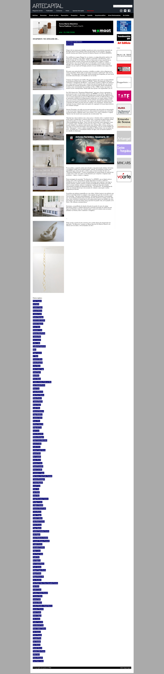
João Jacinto (36, 619)
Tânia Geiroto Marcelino (40, 440)
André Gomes (37, 590)
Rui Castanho (37, 457)
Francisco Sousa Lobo (39, 508)
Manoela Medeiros (38, 411)
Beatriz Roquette (37, 362)
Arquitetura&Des (100, 15)
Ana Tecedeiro (37, 580)
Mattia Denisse (37, 398)
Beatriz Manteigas (38, 317)
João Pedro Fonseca (38, 521)
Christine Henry (37, 596)
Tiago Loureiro (37, 353)
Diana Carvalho (37, 469)
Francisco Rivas (37, 359)
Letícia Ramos (37, 512)
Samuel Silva (36, 453)
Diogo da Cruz (37, 427)
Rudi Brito (36, 375)
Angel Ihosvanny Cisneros (40, 499)
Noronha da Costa (38, 625)
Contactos (59, 10)
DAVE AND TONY (39, 320)
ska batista (36, 304)
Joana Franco (37, 372)
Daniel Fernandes (38, 466)
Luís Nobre (36, 492)
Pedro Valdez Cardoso (39, 628)
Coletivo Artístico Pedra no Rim (42, 382)
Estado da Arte (53, 15)
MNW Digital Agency (125, 667)
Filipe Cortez (36, 551)
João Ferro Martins (38, 395)
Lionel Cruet (36, 486)
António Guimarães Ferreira (41, 531)
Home (67, 10)
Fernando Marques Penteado (41, 541)
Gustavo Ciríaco (37, 307)
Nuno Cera (36, 388)
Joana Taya (36, 495)
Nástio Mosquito (38, 658)
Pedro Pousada (37, 635)
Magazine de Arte (38, 10)
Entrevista (43, 15)
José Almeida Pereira (39, 385)
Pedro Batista (37, 379)
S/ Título (35, 356)
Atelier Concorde (38, 622)
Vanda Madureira (38, 392)
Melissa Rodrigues (38, 437)
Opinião (89, 15)
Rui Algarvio (36, 560)
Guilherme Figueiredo (39, 346)
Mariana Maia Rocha (39, 333)
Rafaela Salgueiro (38, 324)
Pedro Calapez (37, 615)
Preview (82, 15)
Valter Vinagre (37, 515)
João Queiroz (37, 632)
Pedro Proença (37, 525)
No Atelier (126, 15)
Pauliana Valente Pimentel (40, 593)
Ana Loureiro (37, 340)
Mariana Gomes (37, 463)
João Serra (36, 586)
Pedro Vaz (36, 489)
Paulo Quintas (37, 567)
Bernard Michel (37, 311)
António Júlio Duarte (39, 651)
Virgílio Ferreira (37, 544)
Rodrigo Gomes (37, 502)
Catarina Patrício (37, 401)
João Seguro (36, 534)
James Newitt (37, 460)
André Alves (36, 447)
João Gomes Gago (38, 369)
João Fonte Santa (38, 554)
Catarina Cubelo (37, 418)
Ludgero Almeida (38, 505)
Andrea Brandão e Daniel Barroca (42, 606)
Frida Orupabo (37, 301)
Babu (34, 349)
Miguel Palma (37, 573)
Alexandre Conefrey (39, 547)
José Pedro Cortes (38, 661)
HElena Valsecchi (38, 424)
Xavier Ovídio (37, 444)
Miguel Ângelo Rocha (39, 570)
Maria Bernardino (38, 434)
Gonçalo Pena (37, 638)
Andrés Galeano (37, 518)
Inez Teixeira (36, 645)
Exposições (64, 15)
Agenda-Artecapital (78, 10)
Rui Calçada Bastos (38, 564)
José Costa (36, 431)
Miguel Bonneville (38, 577)
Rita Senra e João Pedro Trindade (42, 476)
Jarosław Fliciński (38, 609)
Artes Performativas (114, 15)
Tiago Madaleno (37, 414)
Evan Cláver (36, 327)
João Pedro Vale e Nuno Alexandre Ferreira (45, 583)
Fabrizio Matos (37, 602)
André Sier (36, 557)
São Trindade (37, 641)
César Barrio (36, 366)
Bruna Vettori (37, 405)
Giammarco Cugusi (38, 473)
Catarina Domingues (39, 479)
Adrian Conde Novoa (39, 450)
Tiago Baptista (37, 528)
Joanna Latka (36, 599)
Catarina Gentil (37, 314)
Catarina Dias (37, 336)
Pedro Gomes (37, 612)
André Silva (36, 408)
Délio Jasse (36, 654)
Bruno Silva (36, 421)
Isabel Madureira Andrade (40, 538)
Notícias (35, 15)
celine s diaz (36, 343)
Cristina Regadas (38, 482)
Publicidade (49, 10)
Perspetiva (74, 15)
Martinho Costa (37, 330)
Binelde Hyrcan (37, 648)
